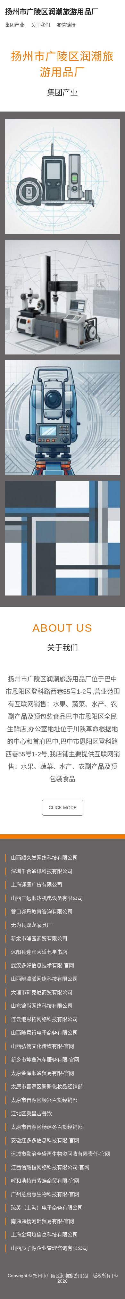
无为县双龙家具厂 (31, 925)
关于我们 (40, 25)
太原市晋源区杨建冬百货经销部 (47, 1127)
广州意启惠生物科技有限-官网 (45, 1194)
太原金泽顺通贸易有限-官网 (42, 1073)
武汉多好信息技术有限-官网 (42, 965)
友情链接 (66, 25)
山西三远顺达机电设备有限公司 (47, 898)
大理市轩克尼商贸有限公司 (41, 992)
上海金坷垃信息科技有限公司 (44, 1234)
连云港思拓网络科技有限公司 (44, 1019)
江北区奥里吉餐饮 (31, 1113)
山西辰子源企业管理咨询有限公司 (49, 1248)
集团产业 (14, 25)
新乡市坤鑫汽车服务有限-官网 (45, 1059)
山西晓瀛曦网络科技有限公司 (44, 979)
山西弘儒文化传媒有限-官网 (42, 1046)
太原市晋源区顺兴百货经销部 (44, 1100)
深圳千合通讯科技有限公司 (41, 871)
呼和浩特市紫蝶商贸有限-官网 (45, 1181)
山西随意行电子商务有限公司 (44, 1033)
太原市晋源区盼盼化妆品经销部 (47, 1086)
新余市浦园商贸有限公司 (39, 938)
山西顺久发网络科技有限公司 (44, 858)
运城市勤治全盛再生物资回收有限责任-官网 (60, 1154)
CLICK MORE (63, 807)
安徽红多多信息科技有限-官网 (45, 1140)
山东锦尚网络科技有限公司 (41, 1006)
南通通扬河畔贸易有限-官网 (42, 1221)
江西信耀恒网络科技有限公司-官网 (50, 1167)
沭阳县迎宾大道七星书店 (39, 952)
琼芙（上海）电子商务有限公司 (47, 1208)
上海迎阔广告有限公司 (36, 884)
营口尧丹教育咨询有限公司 (41, 911)
